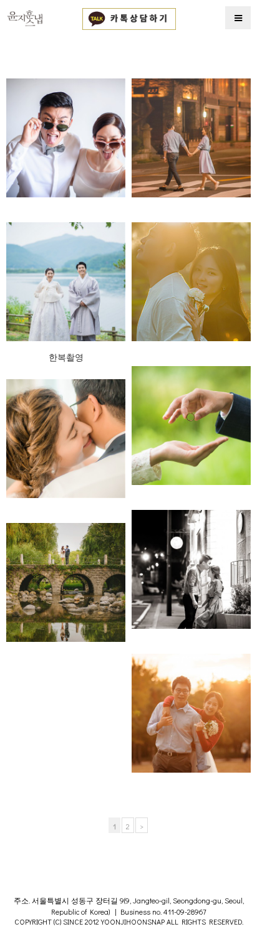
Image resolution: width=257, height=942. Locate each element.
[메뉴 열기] (238, 17)
